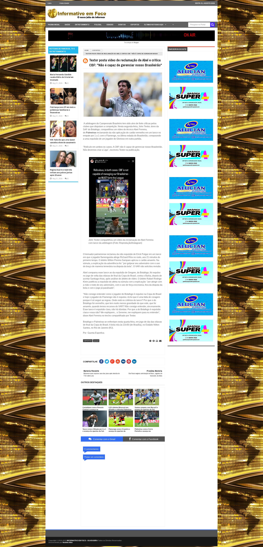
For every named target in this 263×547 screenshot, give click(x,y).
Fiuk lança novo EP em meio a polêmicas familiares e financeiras (62, 110)
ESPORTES (135, 24)
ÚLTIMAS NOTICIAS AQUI (154, 24)
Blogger (136, 42)
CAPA (49, 3)
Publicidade (64, 3)
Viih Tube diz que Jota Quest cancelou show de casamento (63, 141)
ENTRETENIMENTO (82, 24)
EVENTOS (122, 24)
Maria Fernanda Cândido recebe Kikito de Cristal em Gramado (61, 77)
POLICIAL (98, 24)
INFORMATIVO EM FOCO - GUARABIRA (82, 541)
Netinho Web (67, 542)
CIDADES (109, 24)
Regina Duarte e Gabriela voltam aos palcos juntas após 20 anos (61, 172)
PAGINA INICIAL (54, 24)
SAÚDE (67, 24)
